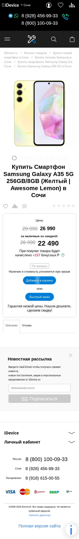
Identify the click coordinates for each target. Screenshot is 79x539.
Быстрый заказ (39, 296)
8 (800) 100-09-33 (39, 23)
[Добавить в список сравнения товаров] (15, 206)
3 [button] (27, 158)
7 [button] (52, 158)
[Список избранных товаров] (60, 5)
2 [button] (21, 158)
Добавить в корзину (39, 280)
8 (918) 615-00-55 (42, 478)
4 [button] (33, 158)
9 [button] (65, 158)
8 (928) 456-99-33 (39, 16)
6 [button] (46, 158)
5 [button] (39, 158)
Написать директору (40, 515)
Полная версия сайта (39, 526)
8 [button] (58, 158)
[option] (39, 113)
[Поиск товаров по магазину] (53, 39)
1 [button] (14, 158)
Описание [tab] (11, 325)
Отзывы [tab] (27, 325)
